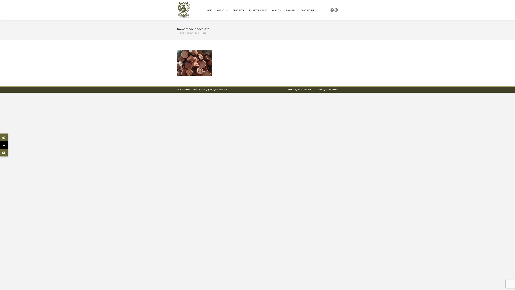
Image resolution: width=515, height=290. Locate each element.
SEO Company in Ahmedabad (325, 89)
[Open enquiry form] (4, 153)
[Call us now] (4, 145)
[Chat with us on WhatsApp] (4, 137)
